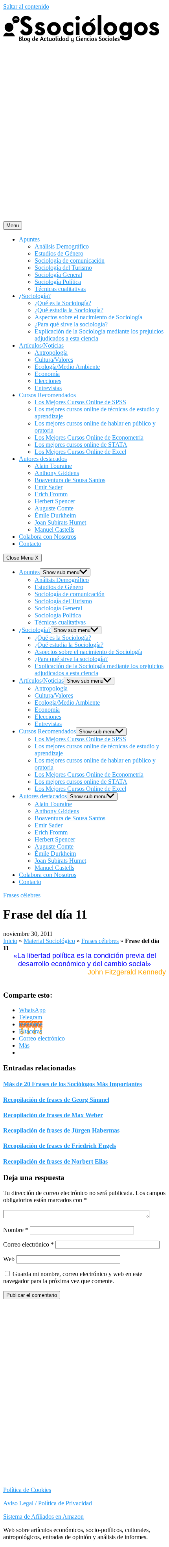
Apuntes (29, 239)
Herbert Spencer (55, 501)
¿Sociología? (35, 296)
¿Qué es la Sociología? (63, 303)
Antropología (51, 352)
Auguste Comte (54, 508)
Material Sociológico (49, 940)
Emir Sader (48, 487)
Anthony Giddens (57, 473)
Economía (47, 373)
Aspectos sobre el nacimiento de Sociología (88, 317)
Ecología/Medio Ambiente (67, 366)
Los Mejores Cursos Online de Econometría (89, 437)
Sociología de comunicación (70, 260)
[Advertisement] (84, 132)
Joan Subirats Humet (60, 522)
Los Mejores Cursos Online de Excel (80, 451)
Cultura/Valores (54, 359)
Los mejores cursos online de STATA (81, 444)
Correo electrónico (28, 1244)
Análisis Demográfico (62, 246)
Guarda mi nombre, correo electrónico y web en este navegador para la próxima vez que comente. (72, 1277)
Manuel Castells (54, 529)
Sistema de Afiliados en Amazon (43, 1516)
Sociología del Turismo (63, 267)
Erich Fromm (51, 494)
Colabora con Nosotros (47, 536)
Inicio (10, 940)
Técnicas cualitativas (60, 288)
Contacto (30, 543)
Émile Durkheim (55, 515)
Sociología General (58, 274)
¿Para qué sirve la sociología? (71, 324)
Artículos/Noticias (41, 345)
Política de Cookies (27, 1489)
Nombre (15, 1230)
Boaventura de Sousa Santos (70, 480)
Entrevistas (48, 388)
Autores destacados (43, 458)
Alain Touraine (53, 465)
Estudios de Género (59, 253)
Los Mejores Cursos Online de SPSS (80, 402)
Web (9, 1259)
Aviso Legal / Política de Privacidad (47, 1503)
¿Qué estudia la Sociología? (69, 310)
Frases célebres (21, 895)
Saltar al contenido (26, 6)
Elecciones (48, 381)
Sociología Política (58, 281)
